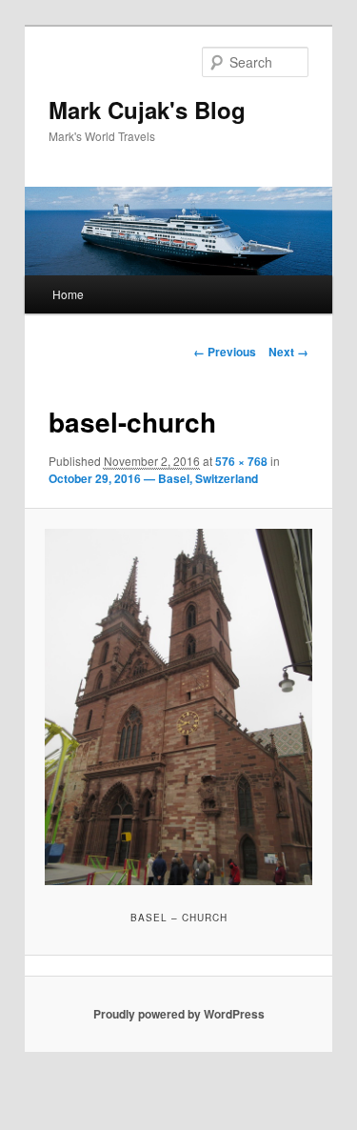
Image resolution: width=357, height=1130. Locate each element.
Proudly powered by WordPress (179, 1013)
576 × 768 (241, 461)
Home (68, 294)
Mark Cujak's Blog (147, 109)
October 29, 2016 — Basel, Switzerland (153, 478)
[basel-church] (178, 707)
